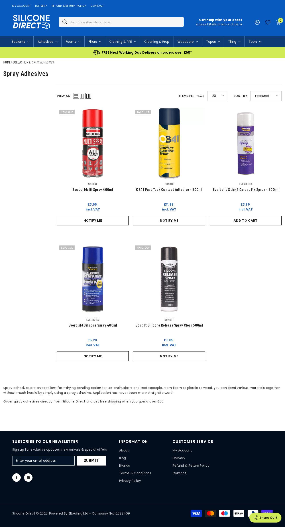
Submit (91, 461)
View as (63, 96)
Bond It (169, 320)
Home (6, 62)
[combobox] (125, 22)
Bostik (169, 184)
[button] (76, 96)
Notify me (92, 220)
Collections (21, 62)
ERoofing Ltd (78, 513)
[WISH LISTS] (267, 22)
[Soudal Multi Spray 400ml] (93, 144)
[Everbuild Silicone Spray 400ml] (93, 279)
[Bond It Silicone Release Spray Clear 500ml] (169, 279)
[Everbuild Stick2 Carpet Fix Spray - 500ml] (246, 144)
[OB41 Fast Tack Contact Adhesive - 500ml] (169, 144)
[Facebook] (16, 477)
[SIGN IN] (257, 22)
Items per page (191, 96)
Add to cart (246, 220)
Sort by (240, 96)
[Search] (121, 22)
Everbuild (245, 184)
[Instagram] (28, 477)
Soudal (92, 184)
